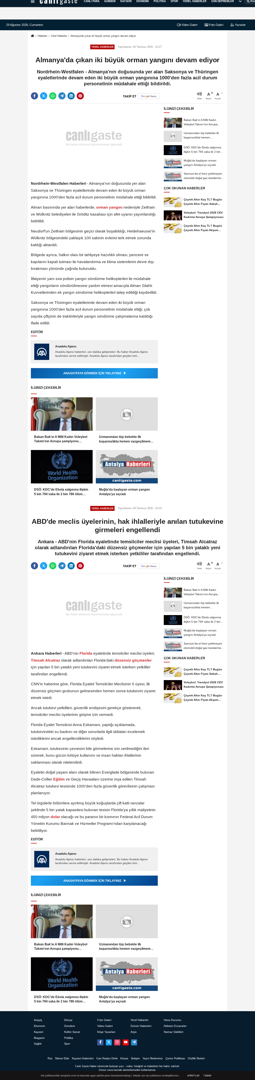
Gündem (69, 1026)
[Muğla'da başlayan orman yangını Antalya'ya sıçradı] (127, 467)
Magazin (39, 1037)
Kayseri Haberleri (83, 1058)
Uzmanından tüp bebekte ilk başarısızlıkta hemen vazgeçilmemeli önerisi (126, 439)
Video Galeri (189, 24)
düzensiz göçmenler (133, 660)
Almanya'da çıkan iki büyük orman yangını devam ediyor (103, 35)
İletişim (135, 1058)
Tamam (207, 1075)
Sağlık (38, 1043)
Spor (67, 1043)
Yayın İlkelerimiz (152, 1058)
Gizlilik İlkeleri (196, 1058)
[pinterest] (80, 95)
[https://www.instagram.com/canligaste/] (117, 1042)
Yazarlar (240, 24)
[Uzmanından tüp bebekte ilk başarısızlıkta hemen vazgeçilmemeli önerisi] (127, 414)
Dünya (68, 1020)
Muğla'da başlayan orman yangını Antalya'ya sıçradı (124, 492)
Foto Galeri (215, 24)
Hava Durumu (172, 1020)
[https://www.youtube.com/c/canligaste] (126, 1042)
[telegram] (62, 95)
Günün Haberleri (140, 1026)
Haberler (42, 35)
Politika (68, 1037)
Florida (85, 653)
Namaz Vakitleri (173, 1031)
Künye (124, 1058)
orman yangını (109, 207)
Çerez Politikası (175, 1058)
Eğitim (59, 779)
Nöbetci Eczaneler (175, 1026)
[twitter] (43, 95)
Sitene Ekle (62, 1058)
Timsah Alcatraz (46, 660)
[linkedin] (71, 95)
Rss (50, 1058)
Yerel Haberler (59, 35)
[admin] (134, 1042)
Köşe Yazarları (106, 1031)
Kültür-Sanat (72, 1031)
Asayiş (38, 1020)
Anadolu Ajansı (65, 346)
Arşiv (133, 1031)
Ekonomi (39, 1026)
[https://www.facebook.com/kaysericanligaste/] (100, 1042)
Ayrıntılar (193, 1075)
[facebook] (34, 95)
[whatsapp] (52, 95)
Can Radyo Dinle (107, 1058)
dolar (55, 817)
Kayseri (38, 1031)
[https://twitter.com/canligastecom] (109, 1042)
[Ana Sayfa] (32, 36)
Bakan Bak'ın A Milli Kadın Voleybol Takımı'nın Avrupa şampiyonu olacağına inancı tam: (60, 439)
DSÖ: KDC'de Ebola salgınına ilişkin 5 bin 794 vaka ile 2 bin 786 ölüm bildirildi (61, 492)
